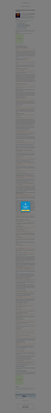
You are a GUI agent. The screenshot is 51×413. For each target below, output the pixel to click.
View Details (25, 210)
